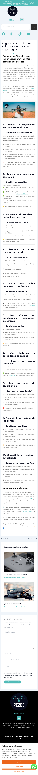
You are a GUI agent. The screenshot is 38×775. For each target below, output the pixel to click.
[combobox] (15, 27)
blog (18, 577)
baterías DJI (12, 375)
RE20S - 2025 (19, 713)
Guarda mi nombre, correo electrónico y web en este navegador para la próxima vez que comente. (18, 675)
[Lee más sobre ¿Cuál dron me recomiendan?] (19, 562)
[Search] (34, 27)
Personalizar (19, 766)
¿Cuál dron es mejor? (12, 604)
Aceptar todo (19, 762)
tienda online (27, 511)
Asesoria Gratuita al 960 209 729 (19, 737)
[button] (22, 19)
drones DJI (28, 499)
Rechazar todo (19, 771)
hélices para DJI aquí (22, 194)
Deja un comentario (10, 577)
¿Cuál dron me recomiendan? (15, 574)
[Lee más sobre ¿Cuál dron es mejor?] (19, 591)
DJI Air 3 (8, 90)
